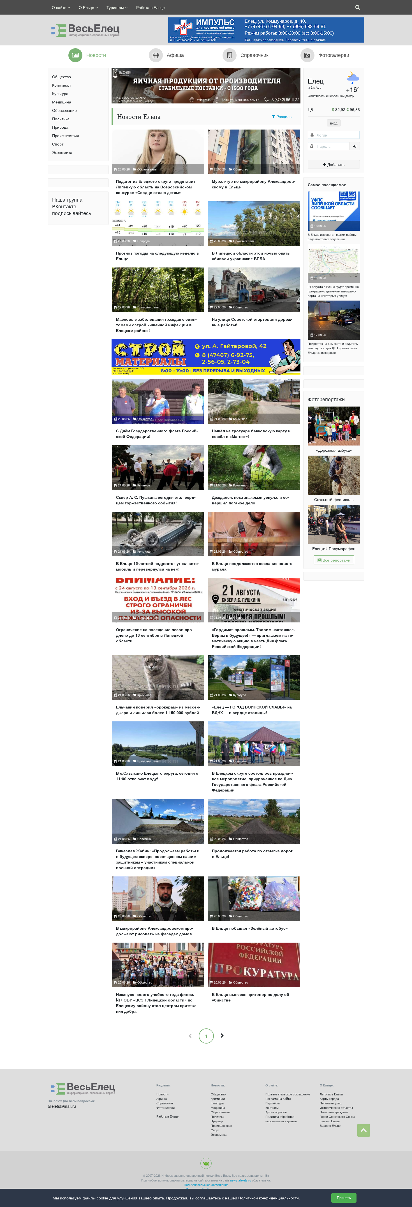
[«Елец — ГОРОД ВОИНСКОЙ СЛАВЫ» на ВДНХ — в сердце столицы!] (254, 687)
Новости (162, 1094)
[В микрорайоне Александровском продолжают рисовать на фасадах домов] (158, 908)
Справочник (164, 1103)
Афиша (161, 1098)
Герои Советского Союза (337, 1116)
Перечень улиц (330, 1103)
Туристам (116, 7)
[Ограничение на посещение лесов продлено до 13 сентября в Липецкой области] (158, 615)
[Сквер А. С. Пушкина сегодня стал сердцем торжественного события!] (158, 477)
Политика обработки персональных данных (281, 1118)
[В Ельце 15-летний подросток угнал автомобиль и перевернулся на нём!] (158, 544)
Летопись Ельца (331, 1094)
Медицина (61, 102)
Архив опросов (276, 1112)
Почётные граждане (334, 1112)
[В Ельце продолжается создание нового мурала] (254, 544)
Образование (64, 110)
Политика (61, 118)
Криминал (61, 85)
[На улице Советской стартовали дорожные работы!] (254, 302)
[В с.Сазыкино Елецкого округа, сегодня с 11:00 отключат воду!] (158, 759)
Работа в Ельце (150, 7)
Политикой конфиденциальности (268, 1198)
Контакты (272, 1107)
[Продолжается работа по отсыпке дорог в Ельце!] (254, 836)
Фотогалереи (165, 1107)
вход (333, 123)
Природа (60, 127)
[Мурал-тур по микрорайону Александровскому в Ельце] (254, 164)
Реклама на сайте (278, 1098)
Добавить (335, 164)
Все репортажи (335, 560)
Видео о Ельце (330, 1125)
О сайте (60, 7)
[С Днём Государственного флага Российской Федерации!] (158, 411)
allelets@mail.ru (62, 1106)
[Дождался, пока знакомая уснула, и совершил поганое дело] (254, 477)
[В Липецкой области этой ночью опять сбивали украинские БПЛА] (254, 233)
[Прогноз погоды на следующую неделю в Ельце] (158, 233)
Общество (61, 76)
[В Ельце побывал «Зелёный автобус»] (254, 908)
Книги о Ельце (330, 1121)
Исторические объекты (336, 1107)
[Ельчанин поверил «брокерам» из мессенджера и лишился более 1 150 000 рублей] (158, 687)
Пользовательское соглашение (287, 1094)
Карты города (329, 1098)
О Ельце (87, 7)
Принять (344, 1198)
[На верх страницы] (363, 1130)
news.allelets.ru (240, 1180)
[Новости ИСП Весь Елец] (83, 29)
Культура (60, 93)
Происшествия (65, 135)
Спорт (57, 144)
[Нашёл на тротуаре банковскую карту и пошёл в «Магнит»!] (254, 411)
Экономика (62, 152)
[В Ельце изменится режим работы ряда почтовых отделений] (334, 211)
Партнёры (272, 1103)
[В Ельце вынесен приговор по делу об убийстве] (254, 980)
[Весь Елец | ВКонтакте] (206, 1163)
